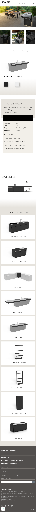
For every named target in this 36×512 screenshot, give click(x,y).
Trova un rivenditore (16, 142)
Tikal (17, 123)
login (9, 148)
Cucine (17, 125)
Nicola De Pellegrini (21, 128)
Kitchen (18, 130)
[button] (31, 3)
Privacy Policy (4, 500)
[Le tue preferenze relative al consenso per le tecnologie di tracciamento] (3, 509)
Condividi (10, 134)
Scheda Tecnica (13, 138)
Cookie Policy (12, 500)
